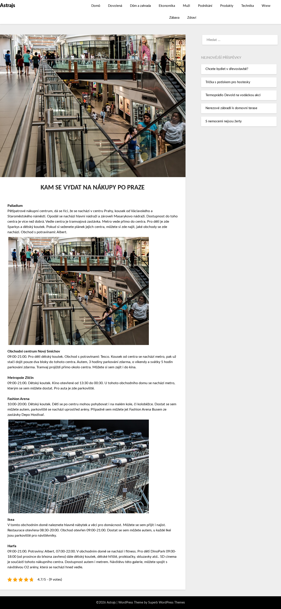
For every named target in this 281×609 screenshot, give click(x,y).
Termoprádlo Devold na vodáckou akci (233, 95)
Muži (186, 5)
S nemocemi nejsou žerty (223, 121)
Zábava (174, 17)
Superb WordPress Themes (166, 602)
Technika (247, 5)
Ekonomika (167, 5)
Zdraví (191, 17)
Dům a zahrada (140, 5)
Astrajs (7, 5)
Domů (95, 5)
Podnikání (205, 5)
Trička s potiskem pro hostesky (227, 82)
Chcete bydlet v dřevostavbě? (226, 69)
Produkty (226, 5)
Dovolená (115, 5)
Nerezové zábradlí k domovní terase (231, 108)
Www (266, 5)
